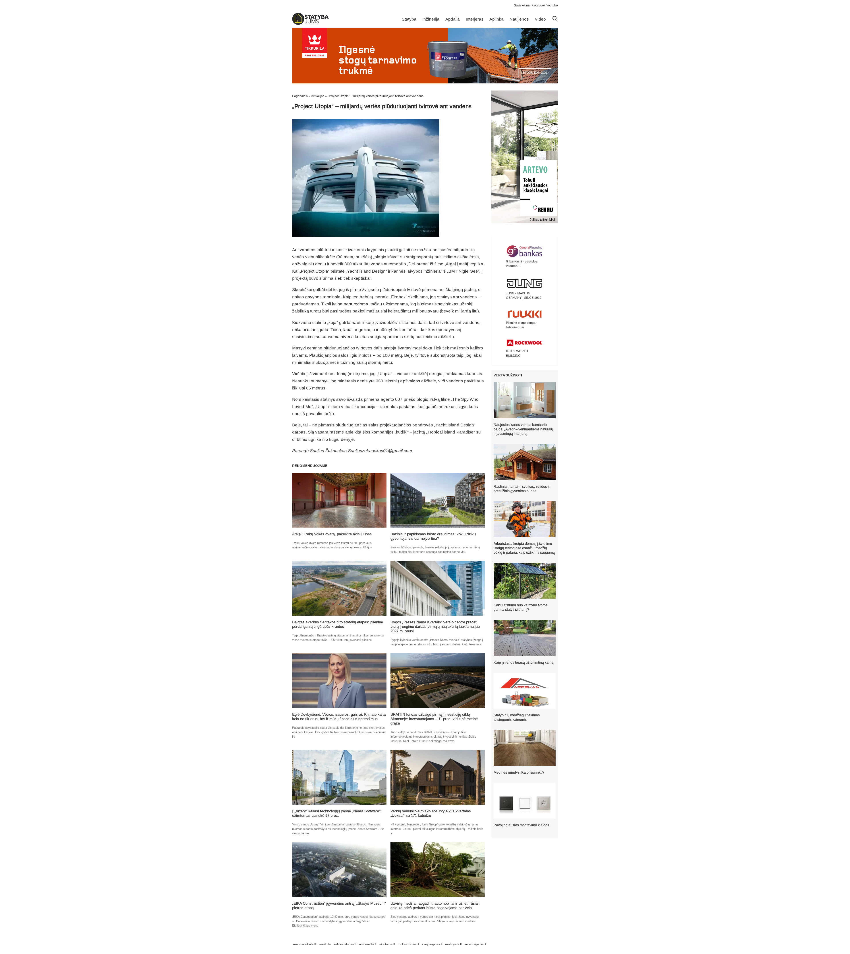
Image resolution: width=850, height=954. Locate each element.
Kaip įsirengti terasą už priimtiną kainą (523, 662)
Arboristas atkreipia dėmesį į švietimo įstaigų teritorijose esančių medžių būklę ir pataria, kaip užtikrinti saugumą (524, 548)
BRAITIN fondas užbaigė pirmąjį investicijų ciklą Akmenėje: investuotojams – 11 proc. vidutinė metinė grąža (434, 718)
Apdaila (452, 19)
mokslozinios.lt (408, 944)
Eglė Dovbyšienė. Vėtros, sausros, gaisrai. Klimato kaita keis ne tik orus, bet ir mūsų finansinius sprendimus (339, 716)
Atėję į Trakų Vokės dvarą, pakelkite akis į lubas (332, 534)
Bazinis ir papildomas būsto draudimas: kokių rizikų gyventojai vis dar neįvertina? (433, 536)
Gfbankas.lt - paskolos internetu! (521, 264)
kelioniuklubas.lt (345, 944)
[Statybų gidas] (310, 23)
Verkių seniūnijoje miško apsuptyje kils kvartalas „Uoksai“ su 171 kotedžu (430, 813)
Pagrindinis (300, 96)
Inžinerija (430, 19)
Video (540, 19)
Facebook (538, 5)
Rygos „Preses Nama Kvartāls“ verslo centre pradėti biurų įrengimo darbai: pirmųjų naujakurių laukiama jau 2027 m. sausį (435, 626)
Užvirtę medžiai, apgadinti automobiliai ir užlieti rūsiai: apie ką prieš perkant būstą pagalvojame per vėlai (435, 905)
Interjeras (474, 19)
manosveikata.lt (304, 944)
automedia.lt (368, 944)
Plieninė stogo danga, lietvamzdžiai (521, 325)
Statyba (409, 19)
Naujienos (519, 19)
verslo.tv (325, 944)
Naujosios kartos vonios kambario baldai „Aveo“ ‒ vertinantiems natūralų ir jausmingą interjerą (523, 429)
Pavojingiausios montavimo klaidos (521, 825)
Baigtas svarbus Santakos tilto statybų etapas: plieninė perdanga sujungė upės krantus (337, 624)
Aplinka (496, 19)
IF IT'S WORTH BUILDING (517, 353)
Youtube (552, 5)
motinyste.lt (453, 944)
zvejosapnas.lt (432, 944)
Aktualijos (317, 96)
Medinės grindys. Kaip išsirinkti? (519, 772)
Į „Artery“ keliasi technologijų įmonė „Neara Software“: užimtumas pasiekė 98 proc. (336, 813)
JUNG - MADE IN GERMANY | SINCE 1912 (523, 295)
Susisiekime (522, 5)
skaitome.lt (387, 944)
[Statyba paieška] (555, 20)
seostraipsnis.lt (475, 944)
